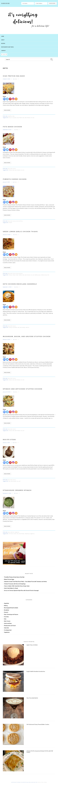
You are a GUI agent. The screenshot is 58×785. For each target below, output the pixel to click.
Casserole (14, 117)
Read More (7, 110)
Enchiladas (15, 327)
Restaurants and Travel (10, 625)
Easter (15, 533)
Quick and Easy (19, 221)
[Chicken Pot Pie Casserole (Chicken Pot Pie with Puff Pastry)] (13, 761)
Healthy (20, 274)
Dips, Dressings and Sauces (11, 614)
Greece (14, 274)
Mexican (27, 327)
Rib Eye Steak (9, 439)
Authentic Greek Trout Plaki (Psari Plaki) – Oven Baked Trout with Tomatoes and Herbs (25, 581)
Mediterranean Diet (45, 274)
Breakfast (10, 116)
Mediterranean (38, 274)
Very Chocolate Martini (32, 698)
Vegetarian (17, 532)
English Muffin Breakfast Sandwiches (36, 671)
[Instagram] (13, 99)
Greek (17, 274)
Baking (6, 605)
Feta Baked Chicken (12, 127)
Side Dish (12, 532)
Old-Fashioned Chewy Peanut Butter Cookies (38, 724)
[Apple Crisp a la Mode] (13, 655)
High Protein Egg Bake (14, 76)
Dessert (6, 612)
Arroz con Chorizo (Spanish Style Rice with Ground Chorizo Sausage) (21, 590)
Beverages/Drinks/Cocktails (11, 607)
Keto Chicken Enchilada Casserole (20, 284)
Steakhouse (27, 533)
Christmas (11, 533)
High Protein (19, 117)
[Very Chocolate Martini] (13, 708)
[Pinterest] (10, 99)
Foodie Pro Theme (42, 782)
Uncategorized (7, 630)
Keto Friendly (27, 117)
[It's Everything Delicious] (29, 28)
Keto (13, 116)
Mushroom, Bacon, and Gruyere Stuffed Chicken (26, 336)
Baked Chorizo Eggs (9, 579)
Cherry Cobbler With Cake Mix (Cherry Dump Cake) (16, 586)
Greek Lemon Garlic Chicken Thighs (20, 231)
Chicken (10, 170)
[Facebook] (4, 99)
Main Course (13, 168)
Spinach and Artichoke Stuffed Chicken (22, 389)
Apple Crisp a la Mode (32, 645)
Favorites (6, 616)
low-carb (32, 117)
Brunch (10, 117)
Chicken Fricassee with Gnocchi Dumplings (15, 583)
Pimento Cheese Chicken (15, 179)
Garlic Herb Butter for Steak (11, 588)
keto (23, 117)
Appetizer (6, 603)
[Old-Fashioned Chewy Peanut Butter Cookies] (13, 734)
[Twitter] (7, 99)
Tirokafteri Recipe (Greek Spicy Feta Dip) (14, 577)
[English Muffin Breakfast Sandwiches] (13, 681)
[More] (16, 99)
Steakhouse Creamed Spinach (17, 490)
